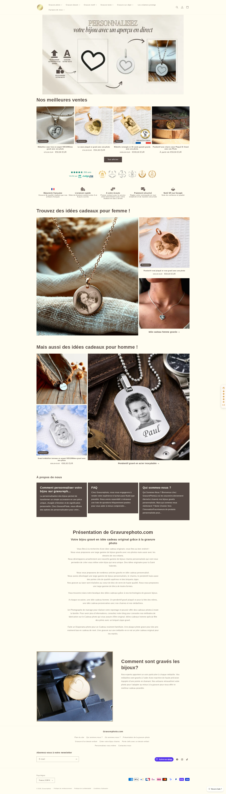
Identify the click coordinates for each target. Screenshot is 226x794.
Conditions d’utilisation (101, 788)
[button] (177, 7)
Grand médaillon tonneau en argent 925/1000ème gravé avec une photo (62, 459)
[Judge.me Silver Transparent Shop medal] (122, 174)
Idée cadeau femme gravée (163, 332)
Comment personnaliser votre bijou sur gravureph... (61, 489)
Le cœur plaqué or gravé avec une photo (94, 147)
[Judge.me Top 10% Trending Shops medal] (152, 174)
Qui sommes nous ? (94, 737)
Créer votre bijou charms (110, 741)
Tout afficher (113, 159)
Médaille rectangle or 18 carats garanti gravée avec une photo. (132, 148)
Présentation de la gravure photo (136, 737)
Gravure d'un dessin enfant (86, 741)
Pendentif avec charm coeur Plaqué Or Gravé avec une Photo (171, 148)
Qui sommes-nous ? (157, 487)
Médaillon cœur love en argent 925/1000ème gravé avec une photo (55, 148)
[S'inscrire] (76, 759)
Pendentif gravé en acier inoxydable (137, 463)
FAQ (94, 487)
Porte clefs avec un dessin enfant (135, 741)
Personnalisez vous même (105, 745)
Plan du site (79, 737)
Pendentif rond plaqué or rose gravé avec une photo (164, 271)
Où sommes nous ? (113, 737)
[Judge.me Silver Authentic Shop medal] (112, 174)
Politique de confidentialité (82, 788)
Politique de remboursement (63, 788)
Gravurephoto (46, 788)
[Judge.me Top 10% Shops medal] (142, 174)
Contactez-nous (124, 745)
